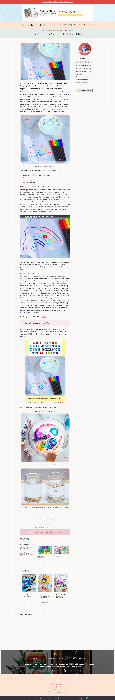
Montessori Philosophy (66, 25)
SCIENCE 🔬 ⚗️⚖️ (68, 30)
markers (26, 183)
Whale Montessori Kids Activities (28, 595)
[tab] (42, 602)
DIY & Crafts (87, 25)
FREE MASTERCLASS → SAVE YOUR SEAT (57, 2)
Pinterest (60, 402)
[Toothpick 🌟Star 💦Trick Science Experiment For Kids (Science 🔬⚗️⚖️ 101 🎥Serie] (28, 551)
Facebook (49, 532)
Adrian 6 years (47, 30)
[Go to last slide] (24, 587)
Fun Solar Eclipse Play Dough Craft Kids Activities (44, 596)
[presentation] (29, 583)
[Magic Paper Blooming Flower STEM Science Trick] (45, 550)
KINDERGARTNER (57, 30)
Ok (86, 698)
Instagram (39, 532)
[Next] (66, 587)
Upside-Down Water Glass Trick (61, 555)
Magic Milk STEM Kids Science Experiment (60, 596)
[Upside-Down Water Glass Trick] (61, 550)
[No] (113, 698)
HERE (44, 317)
